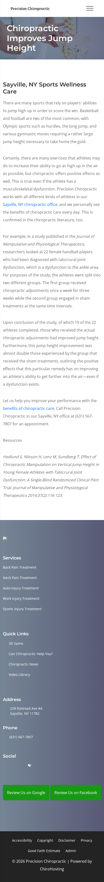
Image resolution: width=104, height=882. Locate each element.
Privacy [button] (86, 840)
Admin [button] (71, 850)
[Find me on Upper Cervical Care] (5, 538)
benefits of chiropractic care (28, 408)
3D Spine (16, 643)
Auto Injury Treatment (21, 588)
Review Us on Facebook (75, 792)
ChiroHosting (52, 869)
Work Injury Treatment (21, 598)
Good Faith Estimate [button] (44, 850)
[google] (5, 765)
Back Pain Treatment (19, 567)
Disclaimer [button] (66, 840)
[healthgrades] (29, 765)
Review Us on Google (26, 792)
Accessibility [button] (22, 840)
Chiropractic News (23, 664)
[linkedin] (41, 765)
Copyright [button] (45, 840)
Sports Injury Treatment (22, 609)
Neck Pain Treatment (20, 577)
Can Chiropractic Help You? (31, 653)
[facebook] (17, 765)
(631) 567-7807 (21, 737)
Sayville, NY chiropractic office (30, 204)
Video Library (19, 674)
